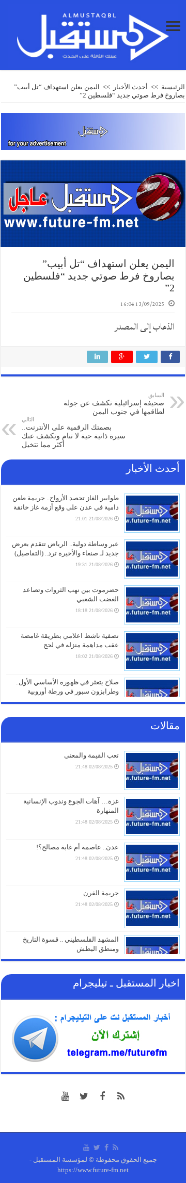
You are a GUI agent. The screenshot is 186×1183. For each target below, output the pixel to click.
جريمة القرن (101, 893)
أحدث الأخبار (130, 87)
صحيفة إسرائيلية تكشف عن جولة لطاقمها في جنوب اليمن (114, 404)
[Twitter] (83, 1096)
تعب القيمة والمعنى (91, 755)
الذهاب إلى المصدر (145, 327)
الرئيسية (173, 87)
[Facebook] (102, 1096)
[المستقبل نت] (93, 34)
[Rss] (121, 1096)
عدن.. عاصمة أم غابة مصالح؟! (77, 847)
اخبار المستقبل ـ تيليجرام (126, 983)
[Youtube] (65, 1096)
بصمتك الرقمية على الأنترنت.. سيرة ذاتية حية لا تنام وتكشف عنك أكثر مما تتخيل (74, 432)
